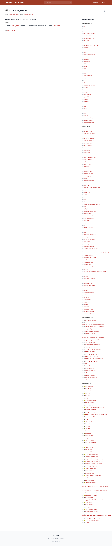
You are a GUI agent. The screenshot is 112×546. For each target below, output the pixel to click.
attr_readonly (87, 147)
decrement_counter (89, 180)
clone (85, 52)
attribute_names (88, 35)
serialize (86, 276)
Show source (11, 30)
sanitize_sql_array (89, 351)
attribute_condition (90, 405)
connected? (87, 166)
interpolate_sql (89, 497)
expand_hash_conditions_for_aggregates (93, 337)
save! (85, 108)
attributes (86, 40)
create (85, 178)
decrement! (87, 61)
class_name (87, 154)
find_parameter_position (91, 493)
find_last (87, 426)
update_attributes (88, 120)
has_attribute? (88, 75)
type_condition (89, 452)
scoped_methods (89, 368)
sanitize (86, 269)
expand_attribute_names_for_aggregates (96, 414)
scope (86, 363)
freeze (85, 71)
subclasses (88, 372)
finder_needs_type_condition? (92, 204)
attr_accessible (88, 143)
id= (85, 82)
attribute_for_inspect (89, 33)
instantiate (88, 433)
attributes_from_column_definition (94, 461)
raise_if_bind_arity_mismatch (92, 344)
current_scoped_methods (92, 331)
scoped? (87, 365)
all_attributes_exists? (90, 400)
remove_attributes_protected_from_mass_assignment (96, 515)
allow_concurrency (89, 138)
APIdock (9, 2)
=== (85, 129)
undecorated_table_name (91, 456)
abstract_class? (88, 131)
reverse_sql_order (90, 447)
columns (86, 162)
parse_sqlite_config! (90, 442)
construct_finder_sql (90, 409)
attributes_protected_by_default (93, 463)
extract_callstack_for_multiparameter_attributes (95, 490)
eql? (85, 68)
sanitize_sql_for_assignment (92, 354)
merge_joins (88, 438)
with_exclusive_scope (91, 377)
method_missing (89, 440)
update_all (86, 306)
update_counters (88, 309)
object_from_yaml (89, 502)
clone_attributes (89, 470)
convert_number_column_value (93, 475)
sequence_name (88, 274)
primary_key (87, 237)
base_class (87, 150)
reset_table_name (88, 262)
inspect (86, 92)
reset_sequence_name (90, 257)
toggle (85, 113)
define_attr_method (90, 412)
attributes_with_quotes (91, 466)
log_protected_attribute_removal (94, 500)
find (85, 199)
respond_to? (87, 264)
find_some (88, 430)
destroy (86, 66)
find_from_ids (88, 421)
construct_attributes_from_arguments (95, 407)
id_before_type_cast (89, 85)
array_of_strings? (89, 402)
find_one (87, 428)
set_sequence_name (89, 285)
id (84, 80)
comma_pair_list (89, 473)
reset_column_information (91, 248)
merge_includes (89, 435)
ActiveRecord (26, 14)
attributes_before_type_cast (91, 45)
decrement (87, 59)
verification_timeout (89, 311)
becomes (86, 47)
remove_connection (89, 246)
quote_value (87, 241)
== (84, 26)
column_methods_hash (90, 157)
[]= (85, 31)
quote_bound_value (90, 342)
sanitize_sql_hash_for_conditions (94, 361)
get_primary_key (88, 208)
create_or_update (89, 480)
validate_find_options (90, 375)
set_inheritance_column (90, 281)
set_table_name (88, 288)
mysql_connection (88, 230)
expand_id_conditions (91, 416)
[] (84, 28)
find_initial (87, 423)
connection (87, 57)
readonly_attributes (89, 244)
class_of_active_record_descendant (94, 326)
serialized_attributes (89, 278)
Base (32, 14)
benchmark (87, 152)
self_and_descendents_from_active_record (95, 271)
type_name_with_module (91, 454)
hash (85, 78)
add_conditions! (89, 386)
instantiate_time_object (91, 495)
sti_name (86, 297)
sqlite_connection (88, 295)
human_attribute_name (90, 211)
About (103, 2)
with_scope (88, 379)
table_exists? (87, 299)
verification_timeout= (89, 313)
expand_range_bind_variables (93, 340)
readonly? (86, 101)
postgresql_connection (90, 234)
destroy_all (87, 192)
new (85, 232)
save (85, 106)
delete (85, 64)
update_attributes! (89, 122)
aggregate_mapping (90, 320)
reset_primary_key (89, 255)
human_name (87, 213)
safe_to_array (88, 449)
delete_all (86, 185)
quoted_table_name (90, 445)
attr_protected (88, 145)
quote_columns (89, 504)
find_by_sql (87, 201)
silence (86, 290)
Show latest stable (14, 14)
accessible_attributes (89, 133)
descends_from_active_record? (92, 187)
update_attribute (88, 118)
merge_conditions (88, 227)
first (85, 206)
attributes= (87, 43)
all (84, 136)
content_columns (88, 173)
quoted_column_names (91, 509)
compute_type (89, 329)
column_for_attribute (89, 54)
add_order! (88, 398)
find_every (88, 419)
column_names (88, 159)
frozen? (86, 73)
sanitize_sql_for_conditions (92, 356)
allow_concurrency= (89, 140)
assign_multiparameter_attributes (94, 459)
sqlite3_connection (89, 292)
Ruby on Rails (19, 2)
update (86, 304)
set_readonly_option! (90, 370)
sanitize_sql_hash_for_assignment (94, 358)
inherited (86, 220)
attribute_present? (89, 38)
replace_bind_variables (91, 347)
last (85, 225)
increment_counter (89, 215)
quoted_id (86, 96)
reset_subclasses (88, 259)
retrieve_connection (89, 266)
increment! (87, 89)
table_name (15, 26)
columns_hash (88, 164)
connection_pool (88, 171)
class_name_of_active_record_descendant (93, 324)
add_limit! (87, 393)
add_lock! (87, 395)
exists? (86, 197)
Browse (95, 2)
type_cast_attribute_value (92, 520)
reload (85, 104)
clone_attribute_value (90, 468)
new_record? (87, 94)
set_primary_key (88, 283)
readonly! (86, 99)
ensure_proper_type (90, 482)
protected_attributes (89, 239)
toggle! (86, 115)
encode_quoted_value (90, 333)
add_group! (88, 388)
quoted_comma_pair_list (91, 511)
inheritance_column (89, 218)
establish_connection (89, 194)
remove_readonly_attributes (92, 518)
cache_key (87, 50)
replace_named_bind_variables (93, 349)
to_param (86, 111)
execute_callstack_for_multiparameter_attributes (95, 486)
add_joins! (88, 391)
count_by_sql (87, 176)
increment (86, 87)
